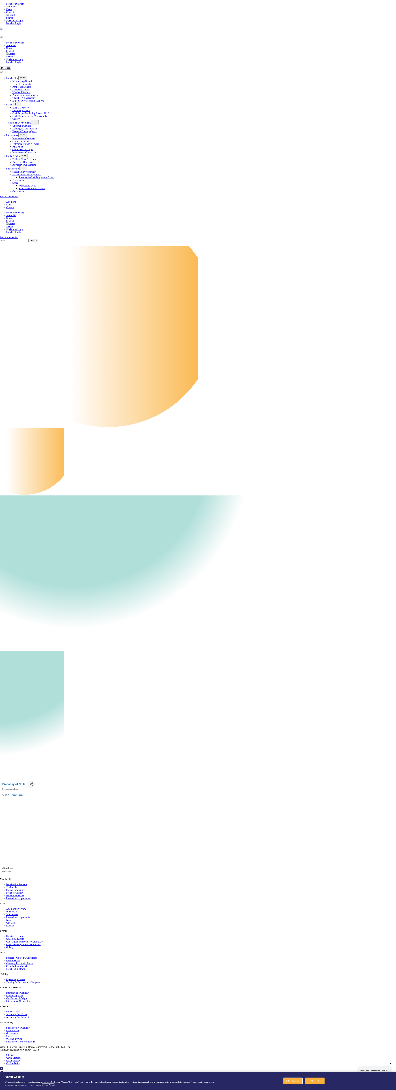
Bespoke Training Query (24, 131)
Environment (18, 180)
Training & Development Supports (23, 982)
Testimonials (25, 84)
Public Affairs (13, 156)
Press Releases (13, 960)
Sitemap (10, 1055)
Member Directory (15, 3)
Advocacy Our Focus (22, 162)
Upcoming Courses (21, 125)
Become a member (9, 196)
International (12, 135)
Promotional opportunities (25, 95)
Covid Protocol (13, 1057)
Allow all (315, 1080)
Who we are (12, 914)
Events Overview (20, 107)
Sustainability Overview (24, 171)
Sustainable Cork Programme (26, 174)
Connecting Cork (20, 141)
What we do (12, 911)
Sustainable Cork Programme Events (36, 177)
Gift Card (10, 922)
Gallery (16, 118)
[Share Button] (31, 784)
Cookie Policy (13, 1063)
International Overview (23, 138)
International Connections (24, 152)
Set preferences (293, 1080)
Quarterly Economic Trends (19, 963)
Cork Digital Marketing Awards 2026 (30, 113)
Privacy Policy (13, 1060)
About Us (11, 6)
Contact (10, 12)
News (9, 9)
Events (9, 104)
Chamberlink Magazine (17, 966)
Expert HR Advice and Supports (28, 100)
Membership (12, 78)
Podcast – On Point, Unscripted (21, 957)
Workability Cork (27, 185)
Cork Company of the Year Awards (29, 116)
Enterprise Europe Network (25, 144)
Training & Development (18, 122)
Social (15, 183)
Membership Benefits (22, 81)
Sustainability (12, 168)
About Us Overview (16, 909)
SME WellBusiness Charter (32, 188)
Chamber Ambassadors (23, 98)
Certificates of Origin (22, 149)
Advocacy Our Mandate (24, 164)
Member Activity (20, 89)
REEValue (17, 146)
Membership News (15, 969)
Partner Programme (21, 86)
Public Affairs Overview (24, 159)
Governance (18, 191)
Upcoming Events (21, 110)
